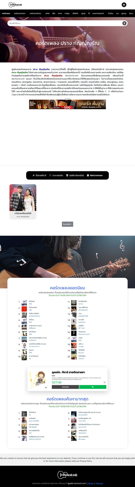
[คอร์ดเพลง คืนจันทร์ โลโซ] (25, 303)
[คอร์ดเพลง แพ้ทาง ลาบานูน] (74, 345)
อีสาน (131, 13)
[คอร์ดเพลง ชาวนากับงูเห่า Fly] (25, 357)
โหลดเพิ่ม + (67, 224)
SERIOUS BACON (35, 439)
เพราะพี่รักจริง (83, 307)
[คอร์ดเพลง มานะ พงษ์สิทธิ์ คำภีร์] (74, 315)
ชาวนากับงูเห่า (33, 356)
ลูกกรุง (123, 13)
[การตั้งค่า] (124, 4)
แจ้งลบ (91, 483)
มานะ (80, 313)
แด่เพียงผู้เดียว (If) (85, 418)
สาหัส (80, 338)
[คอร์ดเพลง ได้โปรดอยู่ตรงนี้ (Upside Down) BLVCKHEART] (74, 414)
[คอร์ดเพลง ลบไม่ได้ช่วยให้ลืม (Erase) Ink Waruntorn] (25, 345)
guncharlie (82, 427)
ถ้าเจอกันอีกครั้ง (34, 430)
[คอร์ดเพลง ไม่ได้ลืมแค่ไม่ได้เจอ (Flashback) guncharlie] (74, 426)
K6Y (30, 433)
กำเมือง (110, 13)
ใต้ (89, 13)
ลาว (117, 13)
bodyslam (82, 322)
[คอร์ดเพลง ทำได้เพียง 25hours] (74, 357)
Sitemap (99, 483)
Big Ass (81, 353)
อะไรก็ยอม (32, 332)
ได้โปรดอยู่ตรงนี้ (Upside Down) (90, 412)
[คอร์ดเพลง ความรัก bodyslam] (74, 321)
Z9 (30, 415)
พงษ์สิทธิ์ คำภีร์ (83, 316)
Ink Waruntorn (34, 346)
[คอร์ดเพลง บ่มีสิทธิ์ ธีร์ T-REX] (74, 327)
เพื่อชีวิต (75, 13)
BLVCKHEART (83, 415)
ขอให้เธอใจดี (83, 430)
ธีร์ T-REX (82, 328)
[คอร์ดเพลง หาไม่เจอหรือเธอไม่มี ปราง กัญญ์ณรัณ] (22, 197)
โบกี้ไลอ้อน (32, 328)
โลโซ (30, 304)
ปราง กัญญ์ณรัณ (23, 216)
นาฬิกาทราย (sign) (35, 325)
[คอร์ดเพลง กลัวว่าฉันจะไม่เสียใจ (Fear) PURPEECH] (25, 339)
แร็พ (53, 13)
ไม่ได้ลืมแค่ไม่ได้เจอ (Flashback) (89, 424)
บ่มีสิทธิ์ (81, 325)
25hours (81, 359)
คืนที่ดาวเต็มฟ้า (34, 313)
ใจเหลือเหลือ (83, 301)
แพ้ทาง (81, 344)
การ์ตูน (67, 13)
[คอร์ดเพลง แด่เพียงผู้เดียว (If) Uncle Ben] (74, 420)
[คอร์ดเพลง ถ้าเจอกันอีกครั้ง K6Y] (25, 432)
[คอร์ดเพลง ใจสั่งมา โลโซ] (25, 321)
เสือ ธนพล (82, 439)
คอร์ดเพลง (6, 13)
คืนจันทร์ (32, 301)
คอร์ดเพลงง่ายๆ (19, 13)
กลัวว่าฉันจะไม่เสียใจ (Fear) (38, 338)
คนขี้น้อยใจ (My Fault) (36, 437)
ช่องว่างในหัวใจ (83, 437)
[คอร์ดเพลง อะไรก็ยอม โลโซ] (25, 333)
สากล (60, 13)
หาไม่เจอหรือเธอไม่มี (23, 213)
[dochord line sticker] (67, 379)
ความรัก (81, 319)
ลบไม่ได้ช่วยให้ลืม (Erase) (37, 344)
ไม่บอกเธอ (82, 332)
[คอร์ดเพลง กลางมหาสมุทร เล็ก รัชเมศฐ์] (25, 426)
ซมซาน (31, 350)
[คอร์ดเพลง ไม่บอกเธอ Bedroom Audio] (74, 333)
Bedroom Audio (84, 334)
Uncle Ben (82, 421)
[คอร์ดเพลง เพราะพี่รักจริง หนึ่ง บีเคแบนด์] (74, 309)
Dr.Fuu (81, 304)
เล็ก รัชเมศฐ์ (32, 427)
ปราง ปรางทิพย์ (34, 421)
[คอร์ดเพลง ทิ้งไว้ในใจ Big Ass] (74, 351)
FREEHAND (82, 433)
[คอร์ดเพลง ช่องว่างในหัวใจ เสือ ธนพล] (74, 438)
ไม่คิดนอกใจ (33, 307)
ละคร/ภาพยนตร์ (98, 13)
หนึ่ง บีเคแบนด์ (83, 310)
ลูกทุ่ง (83, 13)
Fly (30, 359)
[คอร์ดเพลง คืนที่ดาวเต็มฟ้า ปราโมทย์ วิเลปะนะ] (25, 315)
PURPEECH (32, 340)
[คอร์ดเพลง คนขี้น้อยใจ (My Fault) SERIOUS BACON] (25, 438)
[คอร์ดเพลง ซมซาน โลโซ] (25, 351)
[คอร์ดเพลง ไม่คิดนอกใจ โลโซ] (25, 309)
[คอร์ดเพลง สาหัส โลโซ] (74, 339)
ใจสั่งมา (31, 319)
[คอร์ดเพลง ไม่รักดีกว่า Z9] (25, 414)
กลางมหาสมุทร (34, 424)
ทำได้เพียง (82, 356)
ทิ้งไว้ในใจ (82, 350)
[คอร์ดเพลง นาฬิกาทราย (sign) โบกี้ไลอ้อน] (25, 327)
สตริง (47, 13)
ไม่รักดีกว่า (32, 412)
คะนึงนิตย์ (32, 418)
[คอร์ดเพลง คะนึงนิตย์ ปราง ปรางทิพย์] (25, 420)
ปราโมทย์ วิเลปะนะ (34, 316)
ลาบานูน (81, 346)
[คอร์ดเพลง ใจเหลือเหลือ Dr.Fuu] (74, 303)
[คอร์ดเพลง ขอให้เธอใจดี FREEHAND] (74, 432)
